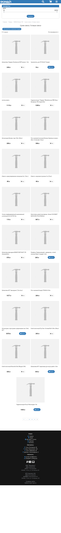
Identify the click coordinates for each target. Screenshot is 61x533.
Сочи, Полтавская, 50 (31, 447)
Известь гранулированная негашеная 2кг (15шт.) (15, 176)
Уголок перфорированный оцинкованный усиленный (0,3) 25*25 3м (13, 215)
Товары (10, 22)
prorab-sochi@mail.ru (31, 457)
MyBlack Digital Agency (30, 483)
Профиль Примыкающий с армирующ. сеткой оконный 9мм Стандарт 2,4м (43, 253)
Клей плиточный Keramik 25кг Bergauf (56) (14, 366)
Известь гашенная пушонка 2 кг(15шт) (41, 176)
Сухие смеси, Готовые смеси (32, 22)
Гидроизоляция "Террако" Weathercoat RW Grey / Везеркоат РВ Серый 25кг (44, 101)
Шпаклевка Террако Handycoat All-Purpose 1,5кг (15, 62)
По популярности (53, 32)
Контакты (31, 442)
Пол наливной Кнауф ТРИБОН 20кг (40, 290)
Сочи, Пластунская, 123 (31, 449)
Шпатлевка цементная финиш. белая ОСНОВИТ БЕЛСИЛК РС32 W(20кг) (44, 215)
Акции (31, 437)
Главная (5, 22)
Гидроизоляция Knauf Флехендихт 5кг (26, 404)
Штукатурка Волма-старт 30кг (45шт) (12, 138)
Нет (23, 67)
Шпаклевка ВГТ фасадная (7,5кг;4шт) (12, 290)
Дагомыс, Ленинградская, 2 (31, 452)
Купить (51, 67)
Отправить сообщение (31, 458)
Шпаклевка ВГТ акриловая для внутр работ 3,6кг (44, 366)
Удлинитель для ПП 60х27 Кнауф (40, 62)
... (26, 419)
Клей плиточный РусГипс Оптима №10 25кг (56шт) (45, 328)
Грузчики (31, 441)
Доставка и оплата (31, 439)
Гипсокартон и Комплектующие (11, 29)
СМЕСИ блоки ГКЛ (18, 22)
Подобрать (30, 16)
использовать (5, 100)
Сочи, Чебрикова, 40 (31, 450)
